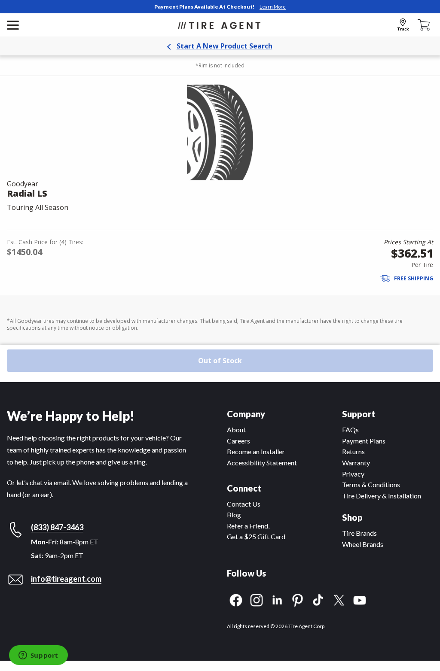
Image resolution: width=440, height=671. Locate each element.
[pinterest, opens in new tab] (298, 599)
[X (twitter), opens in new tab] (339, 599)
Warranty (356, 462)
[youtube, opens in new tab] (360, 599)
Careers (238, 441)
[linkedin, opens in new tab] (277, 599)
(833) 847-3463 (57, 527)
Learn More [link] (273, 6)
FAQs (350, 429)
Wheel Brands (362, 544)
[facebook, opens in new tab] (236, 599)
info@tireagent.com (66, 578)
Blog (234, 514)
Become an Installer (256, 451)
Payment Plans (363, 441)
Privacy (353, 474)
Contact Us (243, 504)
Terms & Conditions (371, 484)
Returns (353, 451)
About (236, 429)
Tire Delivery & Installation (381, 496)
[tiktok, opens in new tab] (318, 599)
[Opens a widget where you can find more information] (38, 656)
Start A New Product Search (224, 46)
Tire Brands (359, 533)
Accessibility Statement (262, 462)
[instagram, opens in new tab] (257, 599)
